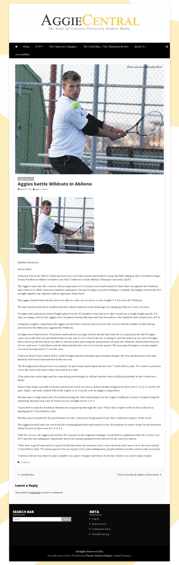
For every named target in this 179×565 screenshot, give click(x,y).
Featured (25, 462)
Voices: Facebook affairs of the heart (138, 474)
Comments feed (101, 528)
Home (26, 46)
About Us (139, 46)
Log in (95, 518)
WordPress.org (100, 534)
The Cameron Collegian (62, 46)
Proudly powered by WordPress (66, 555)
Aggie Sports (26, 178)
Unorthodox (27, 474)
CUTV (38, 46)
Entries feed (99, 523)
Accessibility (22, 54)
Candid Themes (122, 555)
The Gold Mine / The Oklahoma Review (106, 46)
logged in (35, 492)
